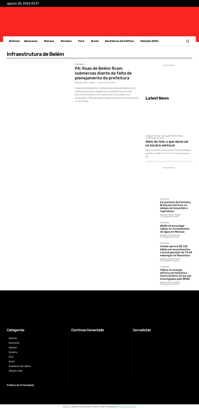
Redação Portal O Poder (85, 83)
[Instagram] (176, 3)
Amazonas (164, 199)
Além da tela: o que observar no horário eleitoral (167, 143)
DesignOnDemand (127, 407)
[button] (187, 41)
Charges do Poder (153, 136)
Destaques (79, 64)
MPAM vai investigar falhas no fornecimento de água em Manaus (175, 228)
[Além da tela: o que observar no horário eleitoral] (169, 117)
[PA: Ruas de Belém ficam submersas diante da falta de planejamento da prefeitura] (39, 84)
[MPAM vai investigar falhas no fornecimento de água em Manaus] (152, 228)
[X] (182, 3)
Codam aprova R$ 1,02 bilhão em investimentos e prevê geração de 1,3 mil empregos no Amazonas (176, 251)
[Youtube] (189, 3)
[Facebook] (169, 3)
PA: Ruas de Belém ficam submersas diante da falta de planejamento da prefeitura (103, 73)
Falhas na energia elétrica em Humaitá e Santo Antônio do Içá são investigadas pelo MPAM (175, 274)
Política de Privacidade (20, 385)
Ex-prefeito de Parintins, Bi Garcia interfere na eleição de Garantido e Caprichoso (175, 207)
